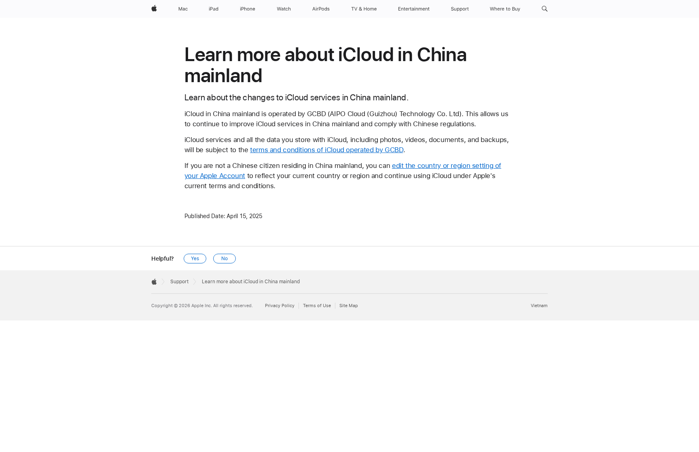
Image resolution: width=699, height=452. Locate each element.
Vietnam (539, 305)
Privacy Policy (279, 305)
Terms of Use (317, 305)
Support (179, 281)
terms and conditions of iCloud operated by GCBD (326, 150)
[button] (544, 9)
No (224, 258)
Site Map (348, 305)
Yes (195, 258)
